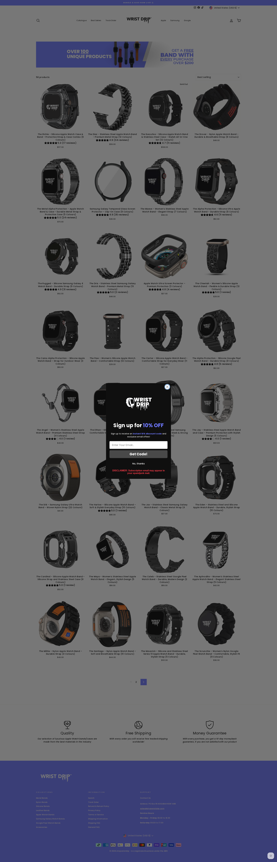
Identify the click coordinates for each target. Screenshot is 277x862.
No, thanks (138, 463)
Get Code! (138, 454)
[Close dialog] (167, 386)
